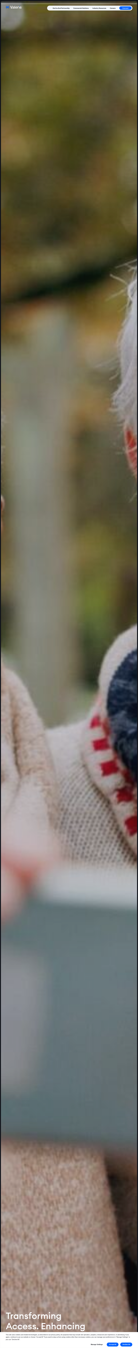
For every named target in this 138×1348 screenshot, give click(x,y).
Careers (113, 8)
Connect (125, 8)
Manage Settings (97, 1344)
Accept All (112, 1344)
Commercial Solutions (81, 8)
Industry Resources (99, 8)
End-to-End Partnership (61, 8)
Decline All (126, 1344)
